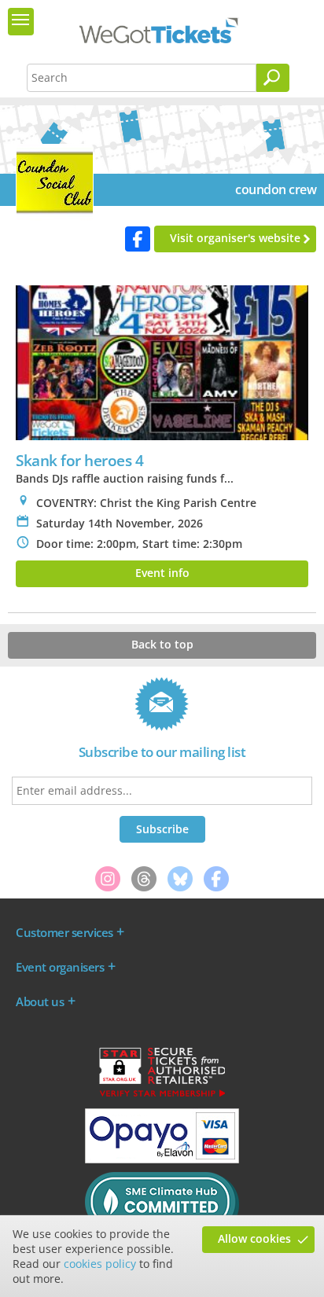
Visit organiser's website (235, 237)
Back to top (162, 644)
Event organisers (60, 967)
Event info (162, 572)
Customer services (64, 932)
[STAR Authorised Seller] (162, 1096)
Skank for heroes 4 (79, 460)
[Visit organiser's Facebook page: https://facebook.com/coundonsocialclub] (137, 239)
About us (40, 1001)
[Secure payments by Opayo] (162, 1159)
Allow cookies (254, 1238)
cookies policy (100, 1263)
